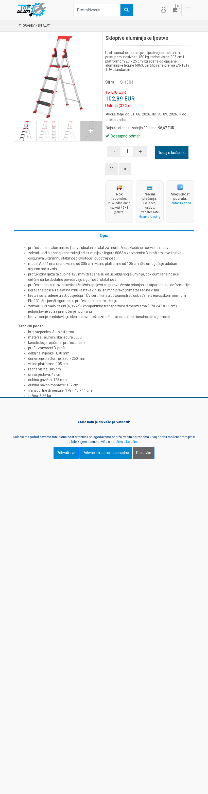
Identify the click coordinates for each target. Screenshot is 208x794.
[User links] (163, 10)
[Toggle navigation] (187, 10)
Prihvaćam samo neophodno (106, 453)
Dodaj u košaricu (171, 152)
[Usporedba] (125, 169)
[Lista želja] (111, 169)
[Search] (126, 10)
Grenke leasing (149, 217)
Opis (104, 235)
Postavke (143, 453)
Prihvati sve (66, 453)
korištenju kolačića (124, 442)
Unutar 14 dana (180, 203)
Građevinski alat (36, 25)
